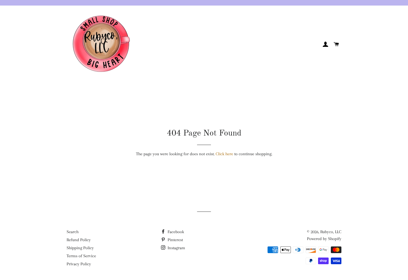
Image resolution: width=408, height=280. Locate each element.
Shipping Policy (80, 247)
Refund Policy (79, 239)
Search (73, 231)
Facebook (175, 231)
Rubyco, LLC (330, 231)
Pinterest (175, 239)
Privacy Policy (79, 263)
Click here (224, 153)
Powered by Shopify (324, 238)
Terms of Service (81, 255)
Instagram (176, 247)
